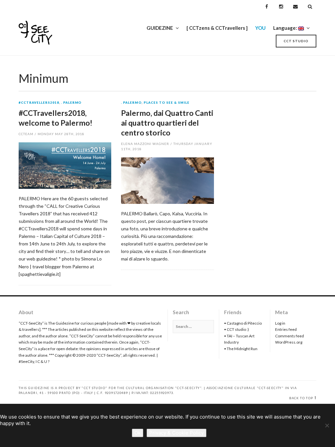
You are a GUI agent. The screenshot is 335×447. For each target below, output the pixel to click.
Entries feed (286, 329)
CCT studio (296, 41)
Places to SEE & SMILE (166, 102)
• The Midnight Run (240, 348)
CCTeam (26, 134)
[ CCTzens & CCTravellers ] (217, 28)
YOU (260, 28)
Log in (280, 323)
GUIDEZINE (160, 28)
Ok (137, 433)
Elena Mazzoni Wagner (145, 144)
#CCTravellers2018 (39, 102)
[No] (327, 425)
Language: (285, 28)
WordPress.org (288, 342)
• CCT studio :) (236, 329)
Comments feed (289, 335)
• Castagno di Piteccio (243, 323)
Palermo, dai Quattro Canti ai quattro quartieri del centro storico (167, 122)
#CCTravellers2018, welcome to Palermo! (55, 117)
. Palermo (71, 102)
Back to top (301, 398)
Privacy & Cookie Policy (176, 433)
